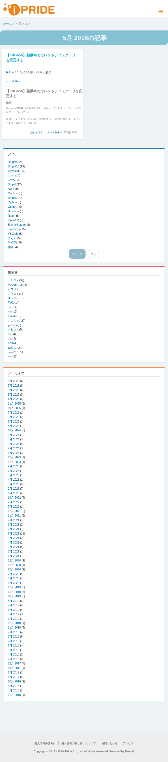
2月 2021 (13, 551)
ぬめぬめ (13, 347)
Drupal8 (13, 161)
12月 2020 (14, 560)
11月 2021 (14, 515)
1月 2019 (13, 618)
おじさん (13, 329)
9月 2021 (13, 520)
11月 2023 (14, 462)
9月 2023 (13, 466)
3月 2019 (13, 614)
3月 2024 (13, 444)
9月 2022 (13, 502)
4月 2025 (13, 426)
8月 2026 (13, 381)
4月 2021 (13, 542)
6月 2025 (13, 417)
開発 (11, 247)
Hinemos (14, 211)
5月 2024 (13, 435)
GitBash (16, 81)
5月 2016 (13, 685)
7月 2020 (13, 573)
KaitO (11, 343)
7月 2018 (13, 641)
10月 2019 (14, 596)
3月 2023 (13, 484)
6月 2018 (13, 645)
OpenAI (13, 206)
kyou (11, 356)
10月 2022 (14, 497)
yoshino (13, 325)
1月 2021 (13, 556)
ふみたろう (15, 351)
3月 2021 (13, 547)
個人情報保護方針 (45, 743)
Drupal (12, 184)
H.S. (8, 72)
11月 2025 (14, 403)
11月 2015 (14, 694)
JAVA (12, 179)
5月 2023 (13, 475)
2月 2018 (13, 659)
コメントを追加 (53, 132)
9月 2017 (13, 672)
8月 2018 (13, 636)
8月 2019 (13, 600)
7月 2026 (13, 385)
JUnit (11, 175)
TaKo (11, 302)
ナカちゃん (15, 320)
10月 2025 (14, 408)
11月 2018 (14, 627)
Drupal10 (14, 166)
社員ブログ (22, 23)
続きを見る (36, 132)
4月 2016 (13, 690)
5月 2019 (13, 609)
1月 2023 (13, 493)
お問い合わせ (109, 743)
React (12, 215)
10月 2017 (14, 668)
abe (10, 338)
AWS (11, 188)
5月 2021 (13, 538)
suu (10, 334)
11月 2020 (14, 565)
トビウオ (13, 280)
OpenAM (14, 220)
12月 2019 (14, 587)
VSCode (13, 233)
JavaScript (15, 229)
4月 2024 (13, 439)
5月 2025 (13, 421)
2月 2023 (13, 488)
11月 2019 (14, 591)
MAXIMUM (15, 284)
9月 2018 (13, 632)
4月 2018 (13, 654)
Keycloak (14, 170)
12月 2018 (14, 623)
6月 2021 (13, 533)
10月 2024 (14, 430)
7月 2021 (13, 529)
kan (10, 311)
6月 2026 (13, 390)
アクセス (128, 743)
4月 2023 (13, 479)
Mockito (13, 193)
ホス (11, 289)
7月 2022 (13, 506)
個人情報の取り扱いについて (78, 743)
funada (12, 316)
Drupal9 (13, 197)
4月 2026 (13, 399)
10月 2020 (14, 569)
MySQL (13, 242)
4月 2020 (13, 578)
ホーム (7, 23)
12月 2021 (14, 511)
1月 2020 (13, 582)
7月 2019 (13, 605)
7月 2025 (13, 412)
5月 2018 (13, 650)
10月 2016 (14, 681)
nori (10, 307)
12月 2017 (14, 663)
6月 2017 (13, 677)
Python (13, 202)
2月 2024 (13, 448)
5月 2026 (13, 394)
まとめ (12, 238)
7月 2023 (13, 470)
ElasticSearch (17, 224)
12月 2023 (14, 457)
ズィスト (13, 293)
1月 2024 (13, 453)
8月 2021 (13, 524)
